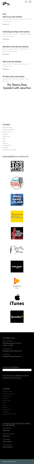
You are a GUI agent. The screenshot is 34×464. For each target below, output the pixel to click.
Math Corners (24, 64)
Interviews (5, 134)
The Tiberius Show (7, 21)
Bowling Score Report (26, 34)
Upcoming (5, 147)
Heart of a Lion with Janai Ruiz (12, 17)
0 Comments (15, 19)
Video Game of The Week (10, 149)
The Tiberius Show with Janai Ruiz (13, 76)
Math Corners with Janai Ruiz (12, 61)
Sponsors (5, 143)
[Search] (25, 1)
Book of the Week (7, 127)
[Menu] (29, 1)
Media (4, 138)
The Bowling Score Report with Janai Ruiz (16, 31)
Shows (22, 79)
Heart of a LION (24, 19)
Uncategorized (6, 145)
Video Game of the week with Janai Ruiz (15, 46)
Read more (6, 24)
